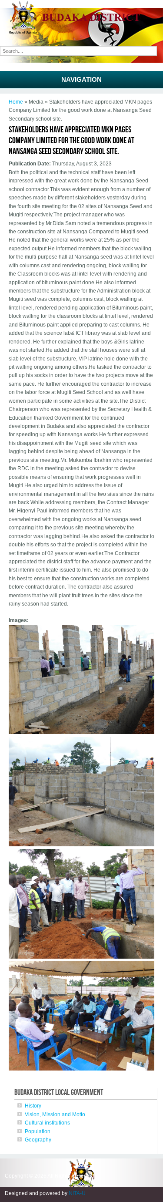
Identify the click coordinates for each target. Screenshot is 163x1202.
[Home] (81, 33)
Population (37, 1131)
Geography (38, 1140)
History (33, 1106)
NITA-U (77, 1193)
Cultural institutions (47, 1123)
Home (16, 102)
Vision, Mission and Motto (55, 1114)
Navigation (81, 79)
